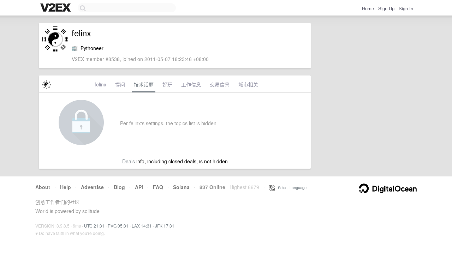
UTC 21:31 (94, 226)
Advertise (92, 186)
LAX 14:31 (142, 226)
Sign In (406, 8)
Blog (119, 186)
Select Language (291, 187)
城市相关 (248, 84)
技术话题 (144, 84)
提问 (120, 84)
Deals (128, 161)
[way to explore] (56, 8)
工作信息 (191, 84)
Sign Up (386, 8)
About (42, 186)
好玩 (167, 84)
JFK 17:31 (164, 226)
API (139, 186)
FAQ (158, 186)
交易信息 (220, 84)
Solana (181, 186)
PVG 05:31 (118, 226)
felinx (100, 84)
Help (65, 186)
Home (368, 8)
